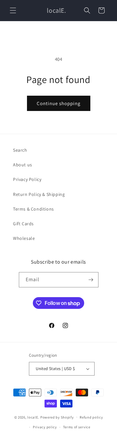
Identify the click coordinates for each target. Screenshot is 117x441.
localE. (33, 417)
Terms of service (76, 427)
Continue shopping (59, 103)
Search (20, 150)
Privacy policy (45, 427)
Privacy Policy (27, 179)
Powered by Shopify (57, 417)
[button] (13, 10)
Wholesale (24, 238)
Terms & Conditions (33, 209)
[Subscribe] (91, 279)
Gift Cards (23, 224)
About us (22, 165)
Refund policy (91, 417)
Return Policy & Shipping (39, 194)
